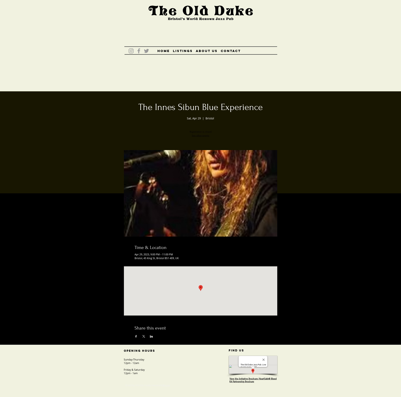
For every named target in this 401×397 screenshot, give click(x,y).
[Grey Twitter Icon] (146, 51)
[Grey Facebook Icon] (138, 51)
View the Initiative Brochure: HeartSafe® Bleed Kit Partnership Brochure (253, 380)
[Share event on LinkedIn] (151, 336)
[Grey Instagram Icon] (131, 51)
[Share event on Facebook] (136, 336)
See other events (200, 135)
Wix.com (166, 385)
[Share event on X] (143, 336)
